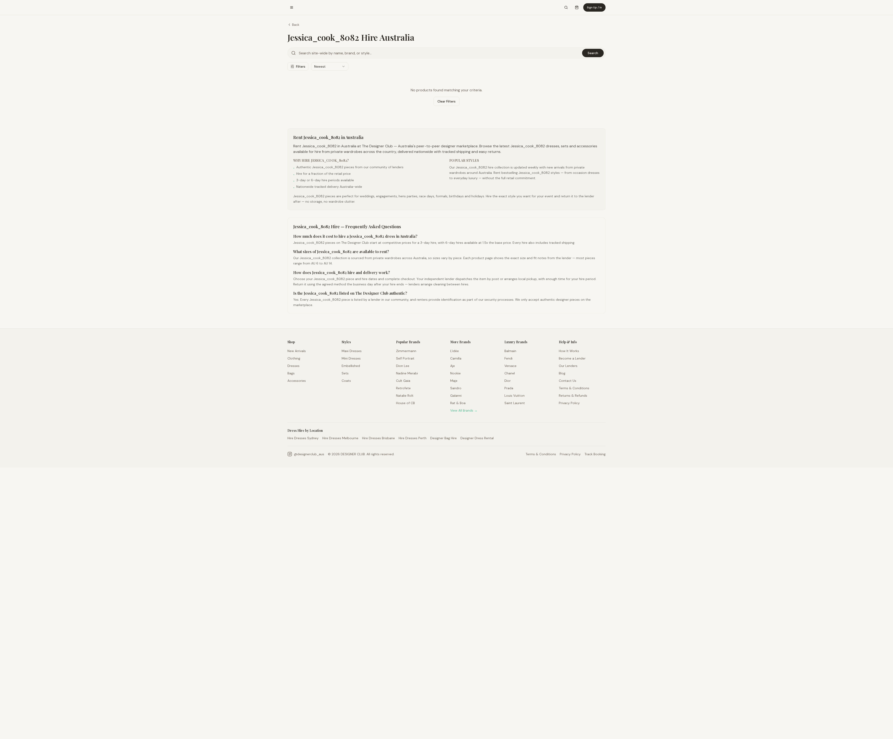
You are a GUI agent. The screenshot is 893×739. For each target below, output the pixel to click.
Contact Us (567, 381)
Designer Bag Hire (443, 438)
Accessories (296, 381)
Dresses (293, 366)
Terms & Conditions (574, 388)
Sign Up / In (594, 7)
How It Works (569, 351)
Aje (452, 366)
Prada (508, 388)
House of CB (405, 403)
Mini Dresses (351, 358)
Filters (300, 66)
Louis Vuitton (514, 395)
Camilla (455, 358)
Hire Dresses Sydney (303, 438)
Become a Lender (572, 358)
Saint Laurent (514, 403)
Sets (345, 373)
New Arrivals (296, 351)
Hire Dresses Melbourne (340, 438)
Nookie (455, 373)
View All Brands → (463, 410)
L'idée (454, 351)
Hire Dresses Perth (413, 438)
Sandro (455, 388)
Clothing (293, 358)
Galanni (456, 395)
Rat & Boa (458, 403)
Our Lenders (568, 366)
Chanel (509, 373)
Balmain (510, 351)
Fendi (508, 358)
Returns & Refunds (573, 395)
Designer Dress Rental (477, 438)
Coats (346, 381)
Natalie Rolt (404, 395)
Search (593, 53)
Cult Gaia (403, 381)
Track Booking (595, 454)
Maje (453, 381)
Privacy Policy (569, 403)
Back (295, 25)
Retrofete (403, 388)
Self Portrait (405, 358)
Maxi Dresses (352, 351)
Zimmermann (406, 351)
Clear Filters (446, 101)
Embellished (351, 366)
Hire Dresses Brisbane (378, 438)
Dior (507, 381)
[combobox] (329, 66)
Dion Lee (402, 366)
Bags (291, 373)
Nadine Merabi (407, 373)
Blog (562, 373)
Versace (510, 366)
